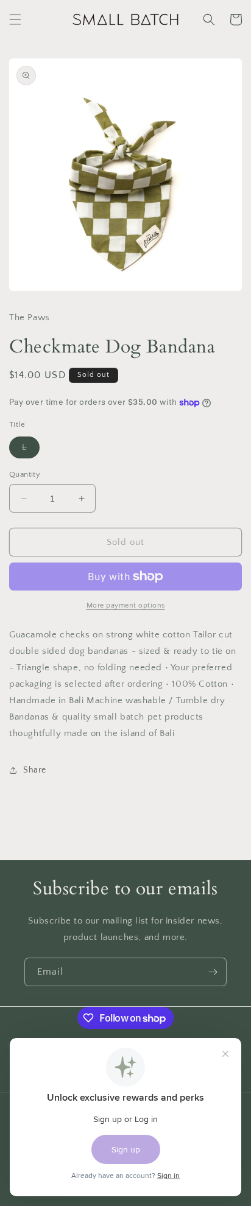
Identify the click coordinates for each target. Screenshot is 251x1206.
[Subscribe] (212, 972)
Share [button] (34, 770)
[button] (15, 19)
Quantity (24, 474)
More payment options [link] (126, 605)
